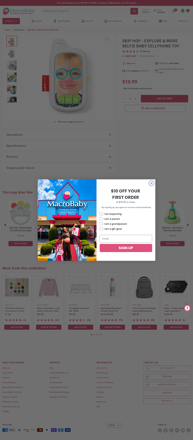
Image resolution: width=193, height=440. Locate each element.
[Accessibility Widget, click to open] (187, 308)
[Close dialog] (151, 183)
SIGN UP (126, 247)
